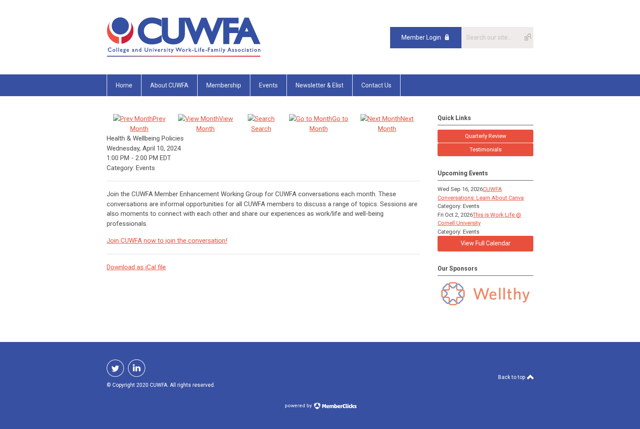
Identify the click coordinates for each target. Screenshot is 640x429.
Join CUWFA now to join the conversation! (167, 241)
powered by (299, 406)
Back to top (512, 377)
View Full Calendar (486, 243)
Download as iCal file (136, 267)
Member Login (421, 37)
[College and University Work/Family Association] (184, 55)
